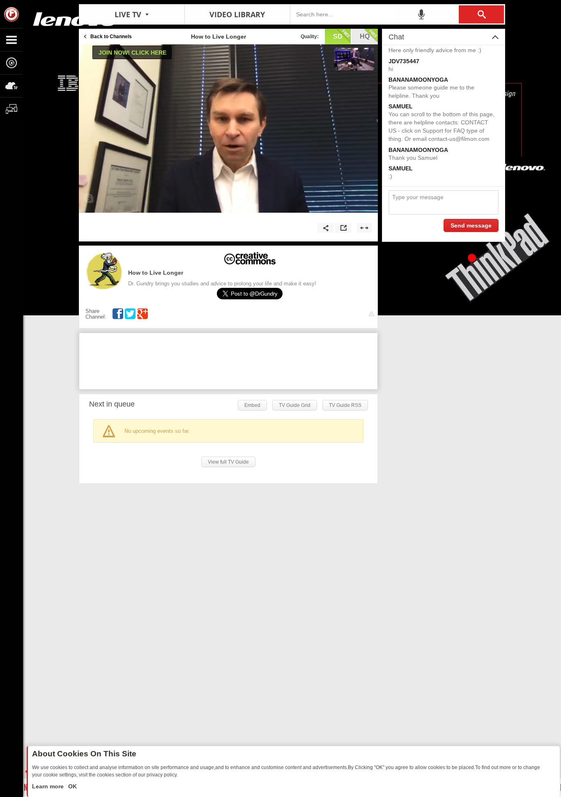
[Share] (325, 228)
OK (72, 786)
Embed (252, 405)
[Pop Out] (343, 228)
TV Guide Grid (294, 405)
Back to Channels (111, 36)
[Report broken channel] (371, 314)
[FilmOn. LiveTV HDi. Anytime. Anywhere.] (11, 14)
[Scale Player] (364, 228)
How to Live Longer (155, 272)
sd (338, 36)
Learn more (48, 786)
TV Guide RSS (345, 405)
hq (365, 36)
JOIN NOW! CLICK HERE (132, 52)
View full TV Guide (228, 462)
